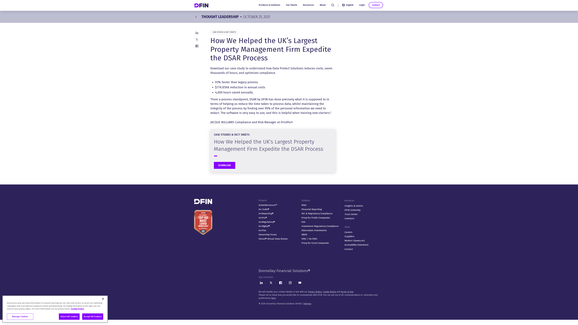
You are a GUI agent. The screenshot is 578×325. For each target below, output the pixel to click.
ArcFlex (262, 230)
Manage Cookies (20, 316)
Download (224, 165)
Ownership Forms (268, 234)
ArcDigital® (264, 226)
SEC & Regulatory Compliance (317, 213)
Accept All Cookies (93, 316)
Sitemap (307, 303)
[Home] (201, 5)
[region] (55, 309)
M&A (303, 205)
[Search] (333, 5)
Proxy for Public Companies (315, 217)
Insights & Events (354, 205)
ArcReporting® (266, 213)
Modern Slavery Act (355, 240)
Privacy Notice (315, 292)
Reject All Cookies (69, 316)
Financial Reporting (311, 209)
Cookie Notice (329, 292)
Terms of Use (347, 292)
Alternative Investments (314, 230)
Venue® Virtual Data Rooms (273, 238)
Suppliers (349, 236)
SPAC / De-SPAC (309, 238)
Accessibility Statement (356, 244)
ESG (303, 222)
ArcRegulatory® (267, 222)
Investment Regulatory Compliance (320, 226)
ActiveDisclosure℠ (268, 205)
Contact (376, 5)
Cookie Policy (77, 309)
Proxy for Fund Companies (315, 243)
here (273, 298)
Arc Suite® (264, 209)
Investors (349, 218)
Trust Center (351, 214)
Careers (348, 232)
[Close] (103, 299)
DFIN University (352, 210)
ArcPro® (263, 217)
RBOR (304, 234)
